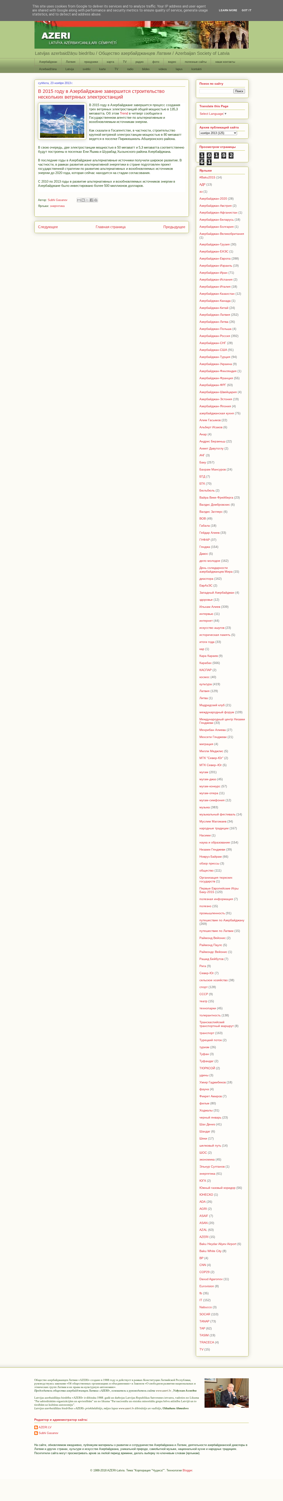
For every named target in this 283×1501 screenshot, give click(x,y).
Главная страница (111, 227)
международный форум (216, 712)
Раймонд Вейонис (212, 938)
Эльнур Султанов (212, 1166)
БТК (202, 483)
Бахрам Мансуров (212, 469)
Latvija (69, 69)
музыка (204, 807)
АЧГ (202, 455)
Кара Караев (208, 656)
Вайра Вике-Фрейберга (216, 497)
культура (205, 684)
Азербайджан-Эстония (215, 399)
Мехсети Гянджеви (213, 737)
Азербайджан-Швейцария (218, 392)
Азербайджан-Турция (214, 357)
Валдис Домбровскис (214, 504)
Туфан (204, 1054)
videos (163, 69)
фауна (204, 1089)
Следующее (48, 227)
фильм (204, 1103)
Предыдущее (174, 227)
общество (206, 870)
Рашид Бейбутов (211, 959)
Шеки (203, 1138)
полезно (205, 906)
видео (172, 61)
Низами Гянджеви (212, 849)
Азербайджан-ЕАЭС (213, 251)
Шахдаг (204, 1131)
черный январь (210, 1117)
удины (203, 1075)
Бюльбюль (207, 490)
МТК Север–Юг (210, 765)
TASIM (204, 1335)
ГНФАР (204, 539)
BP (201, 1258)
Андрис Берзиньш (212, 441)
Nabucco (205, 1307)
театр (203, 1001)
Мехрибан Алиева (212, 730)
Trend (124, 113)
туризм (204, 1047)
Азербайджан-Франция (216, 378)
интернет (206, 620)
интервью (206, 614)
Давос (203, 553)
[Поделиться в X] (87, 200)
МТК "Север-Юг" (211, 758)
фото (155, 61)
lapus (179, 69)
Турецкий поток (210, 1040)
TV (125, 61)
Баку (202, 462)
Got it (247, 10)
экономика (207, 1159)
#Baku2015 (207, 177)
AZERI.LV (45, 1427)
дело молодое (209, 560)
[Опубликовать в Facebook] (91, 200)
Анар (203, 434)
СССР (203, 994)
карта (110, 61)
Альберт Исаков (210, 427)
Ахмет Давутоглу (211, 448)
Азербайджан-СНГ (212, 343)
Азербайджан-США (213, 350)
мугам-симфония (212, 800)
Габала (204, 525)
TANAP (204, 1321)
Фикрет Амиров (210, 1096)
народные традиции (214, 828)
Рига (202, 966)
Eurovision (206, 1286)
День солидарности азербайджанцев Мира (216, 569)
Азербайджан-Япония (215, 406)
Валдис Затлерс (211, 511)
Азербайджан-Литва (213, 321)
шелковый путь (210, 1145)
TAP (202, 1328)
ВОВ (202, 518)
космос (204, 677)
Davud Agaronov (211, 1279)
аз (201, 191)
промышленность (212, 913)
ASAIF (203, 1216)
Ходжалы (206, 1110)
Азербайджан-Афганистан (218, 212)
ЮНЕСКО (206, 1194)
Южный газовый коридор (217, 1187)
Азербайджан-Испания (216, 279)
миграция (206, 744)
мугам (203, 772)
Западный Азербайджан (216, 592)
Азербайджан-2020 (213, 198)
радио (139, 61)
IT (200, 1300)
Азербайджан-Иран (213, 272)
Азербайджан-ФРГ (212, 385)
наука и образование (214, 842)
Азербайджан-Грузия (214, 244)
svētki (86, 69)
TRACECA (206, 1342)
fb (200, 1293)
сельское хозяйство (213, 980)
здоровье (206, 599)
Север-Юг (206, 973)
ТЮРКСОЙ (207, 1068)
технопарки (207, 1008)
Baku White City (210, 1251)
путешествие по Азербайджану (221, 920)
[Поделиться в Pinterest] (96, 200)
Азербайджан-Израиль (215, 265)
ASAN (203, 1223)
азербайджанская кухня (216, 413)
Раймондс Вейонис (213, 952)
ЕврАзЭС (205, 585)
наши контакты (225, 61)
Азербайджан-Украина (215, 364)
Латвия (70, 61)
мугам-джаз (207, 779)
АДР (202, 184)
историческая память (214, 635)
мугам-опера (208, 793)
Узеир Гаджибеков (212, 1082)
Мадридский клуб (212, 705)
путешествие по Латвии (216, 931)
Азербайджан (48, 61)
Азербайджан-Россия (214, 336)
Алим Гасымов (210, 420)
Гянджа (204, 547)
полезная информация (216, 899)
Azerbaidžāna (48, 69)
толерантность (210, 1015)
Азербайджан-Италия (215, 286)
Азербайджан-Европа (215, 258)
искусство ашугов (211, 627)
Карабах (205, 663)
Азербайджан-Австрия (215, 205)
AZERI (203, 1237)
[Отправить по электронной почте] (79, 200)
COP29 (204, 1272)
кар (201, 649)
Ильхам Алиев (209, 606)
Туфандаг (206, 1061)
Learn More (228, 10)
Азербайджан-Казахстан (217, 293)
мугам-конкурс (209, 786)
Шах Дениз (207, 1124)
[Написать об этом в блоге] (83, 200)
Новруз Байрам (210, 856)
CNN (202, 1265)
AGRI (203, 1208)
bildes (146, 69)
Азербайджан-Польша (215, 329)
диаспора (206, 578)
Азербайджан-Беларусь (216, 219)
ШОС (203, 1152)
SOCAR (204, 1314)
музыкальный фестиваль (217, 814)
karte (102, 69)
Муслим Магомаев (212, 821)
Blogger (187, 1470)
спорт (203, 987)
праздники (91, 61)
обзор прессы (209, 863)
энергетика (57, 206)
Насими (205, 835)
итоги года (206, 642)
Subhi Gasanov (48, 1433)
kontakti (196, 69)
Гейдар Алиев (209, 532)
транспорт (206, 1033)
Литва (203, 698)
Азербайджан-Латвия (214, 314)
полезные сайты (196, 61)
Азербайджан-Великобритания (221, 233)
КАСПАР (205, 670)
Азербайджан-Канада (215, 300)
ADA (202, 1201)
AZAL (203, 1229)
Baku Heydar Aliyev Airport (217, 1244)
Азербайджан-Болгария (216, 226)
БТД (202, 476)
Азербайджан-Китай (213, 308)
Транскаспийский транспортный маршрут (216, 1024)
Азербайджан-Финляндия (218, 371)
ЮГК (202, 1180)
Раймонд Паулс (210, 945)
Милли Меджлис (211, 751)
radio (130, 69)
